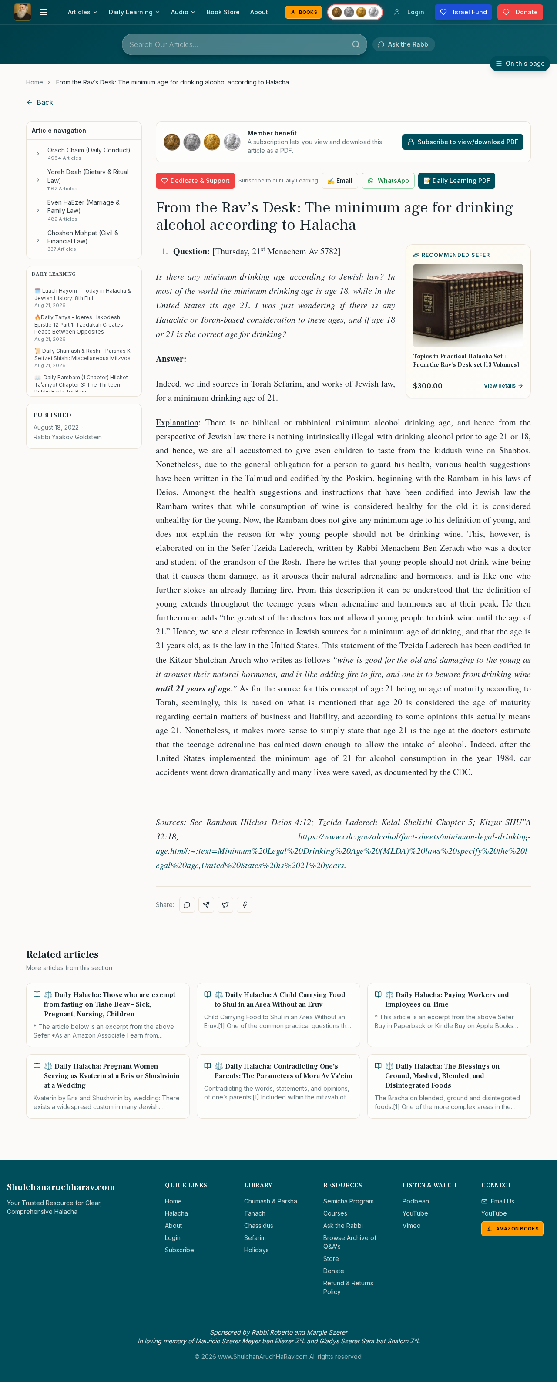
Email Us (502, 1201)
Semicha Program (348, 1201)
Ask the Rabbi (343, 1225)
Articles (79, 12)
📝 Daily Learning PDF (456, 180)
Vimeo (412, 1225)
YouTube (415, 1213)
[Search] (356, 44)
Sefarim (255, 1237)
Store (331, 1258)
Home (34, 82)
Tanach (254, 1213)
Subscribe (179, 1250)
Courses (335, 1213)
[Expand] (38, 154)
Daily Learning (131, 12)
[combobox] (244, 44)
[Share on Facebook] (244, 905)
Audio (179, 12)
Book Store (223, 12)
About (259, 12)
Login (173, 1237)
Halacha (176, 1213)
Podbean (416, 1201)
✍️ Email (339, 180)
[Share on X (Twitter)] (225, 905)
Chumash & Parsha (270, 1201)
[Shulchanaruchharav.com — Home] (22, 12)
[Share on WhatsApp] (187, 905)
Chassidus (258, 1225)
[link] (172, 82)
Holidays (256, 1250)
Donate (333, 1270)
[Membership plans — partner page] (355, 12)
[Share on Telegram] (206, 905)
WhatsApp (393, 180)
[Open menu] (43, 12)
